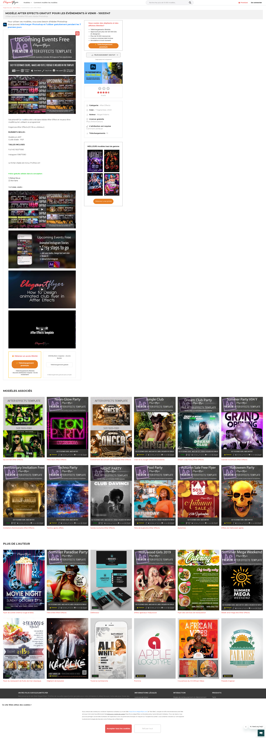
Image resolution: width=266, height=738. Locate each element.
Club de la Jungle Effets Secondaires (149, 460)
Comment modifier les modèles (45, 3)
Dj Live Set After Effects (13, 460)
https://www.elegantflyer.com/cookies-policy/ (138, 714)
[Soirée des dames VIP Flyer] (111, 184)
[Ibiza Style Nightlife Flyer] (95, 184)
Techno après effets (55, 528)
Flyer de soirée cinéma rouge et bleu (18, 613)
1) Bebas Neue (14, 178)
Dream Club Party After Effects (191, 460)
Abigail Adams (103, 115)
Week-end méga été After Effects (235, 613)
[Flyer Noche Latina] (111, 161)
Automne (182, 528)
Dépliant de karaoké (55, 681)
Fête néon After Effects (56, 460)
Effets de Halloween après (232, 528)
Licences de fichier (141, 697)
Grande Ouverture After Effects (234, 460)
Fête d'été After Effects (56, 613)
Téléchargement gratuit (59, 364)
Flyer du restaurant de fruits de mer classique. (22, 681)
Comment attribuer (94, 129)
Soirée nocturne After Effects (102, 528)
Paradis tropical (228, 681)
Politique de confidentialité (115, 719)
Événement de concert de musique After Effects (110, 460)
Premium (244, 3)
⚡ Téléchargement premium (25, 364)
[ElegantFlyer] (10, 3)
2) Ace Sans (13, 181)
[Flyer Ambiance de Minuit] (95, 161)
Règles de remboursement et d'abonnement (189, 697)
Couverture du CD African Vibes (191, 681)
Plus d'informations (94, 122)
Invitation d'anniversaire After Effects (18, 528)
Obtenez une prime (103, 201)
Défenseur (94, 613)
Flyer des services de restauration (192, 613)
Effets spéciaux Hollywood (145, 613)
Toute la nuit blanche (99, 681)
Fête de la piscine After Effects (147, 528)
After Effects (105, 105)
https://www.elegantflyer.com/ (138, 711)
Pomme (137, 681)
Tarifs (214, 697)
